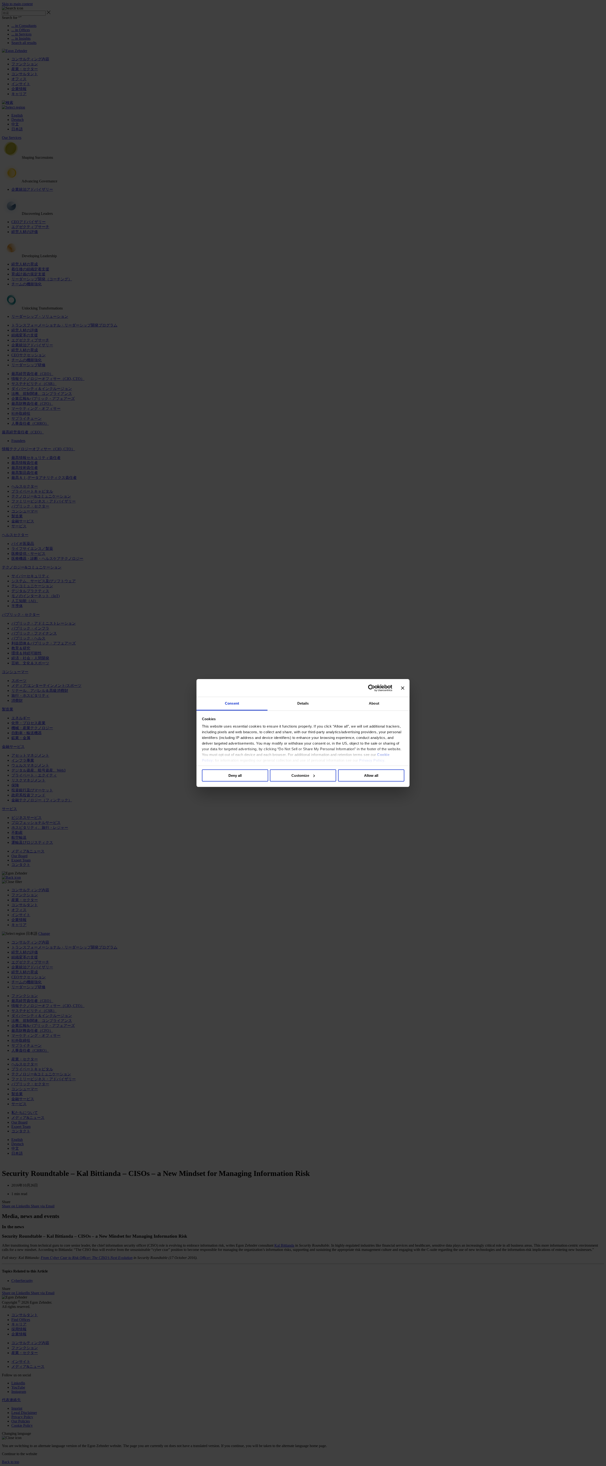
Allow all (371, 775)
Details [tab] (303, 703)
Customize (300, 775)
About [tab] (374, 703)
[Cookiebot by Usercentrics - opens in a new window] (371, 688)
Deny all (235, 775)
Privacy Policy (371, 760)
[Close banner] (402, 688)
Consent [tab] (232, 703)
